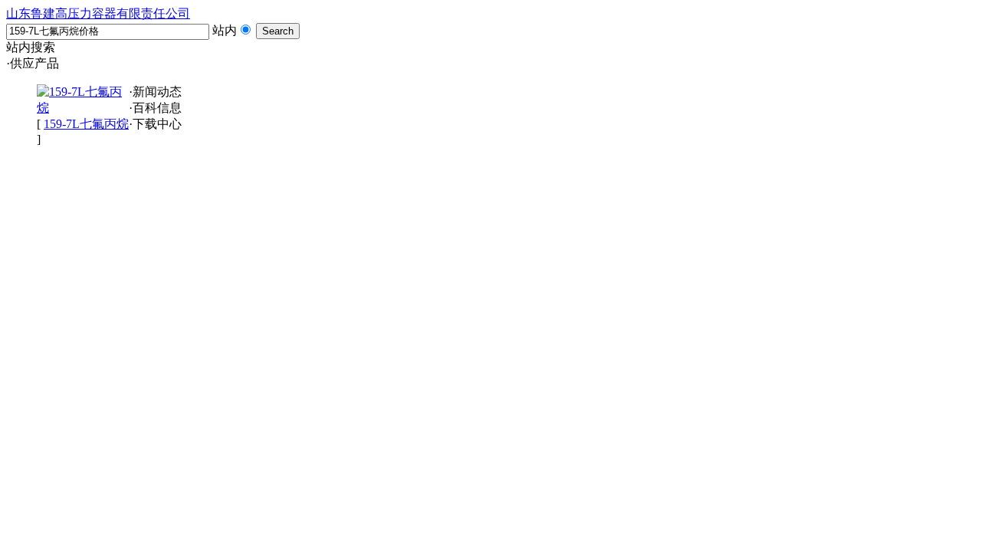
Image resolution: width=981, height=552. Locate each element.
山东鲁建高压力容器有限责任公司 (98, 13)
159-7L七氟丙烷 (86, 123)
